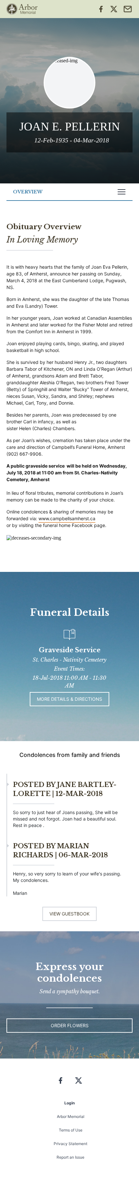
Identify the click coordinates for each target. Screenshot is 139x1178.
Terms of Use (70, 1130)
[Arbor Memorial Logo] (21, 9)
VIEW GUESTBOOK (69, 913)
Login (69, 1102)
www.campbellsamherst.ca (66, 518)
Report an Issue (70, 1157)
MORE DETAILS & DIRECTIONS (69, 699)
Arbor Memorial (70, 1116)
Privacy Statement (70, 1143)
